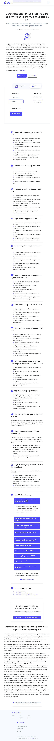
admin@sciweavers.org (28, 579)
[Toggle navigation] (48, 2)
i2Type (21, 719)
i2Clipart (29, 717)
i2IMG (19, 1)
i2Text (13, 717)
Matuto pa (22, 70)
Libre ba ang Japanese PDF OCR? (27, 545)
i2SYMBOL (32, 1)
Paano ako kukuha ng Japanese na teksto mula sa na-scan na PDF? (27, 500)
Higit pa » (38, 1)
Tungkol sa (19, 725)
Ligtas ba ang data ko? (27, 561)
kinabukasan (38, 100)
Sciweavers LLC (31, 738)
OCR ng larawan (20, 728)
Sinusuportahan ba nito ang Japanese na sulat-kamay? (27, 566)
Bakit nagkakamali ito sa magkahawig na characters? (27, 533)
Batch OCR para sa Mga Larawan (24, 593)
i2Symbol (21, 717)
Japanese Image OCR (21, 591)
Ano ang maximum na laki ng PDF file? (27, 550)
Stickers (29, 719)
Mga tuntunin (27, 736)
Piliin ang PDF (17, 113)
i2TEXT (27, 1)
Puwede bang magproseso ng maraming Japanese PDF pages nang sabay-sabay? (27, 539)
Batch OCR (33, 76)
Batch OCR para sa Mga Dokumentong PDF (26, 594)
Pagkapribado (20, 736)
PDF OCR (19, 730)
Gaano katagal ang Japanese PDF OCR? (27, 556)
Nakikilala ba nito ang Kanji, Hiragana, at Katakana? (27, 519)
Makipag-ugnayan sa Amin (22, 726)
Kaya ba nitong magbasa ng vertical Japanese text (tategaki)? (27, 526)
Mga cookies (33, 736)
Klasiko (37, 102)
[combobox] (16, 101)
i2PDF (15, 1)
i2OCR (23, 1)
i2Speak (13, 719)
